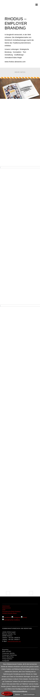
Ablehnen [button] (17, 694)
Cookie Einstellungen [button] (29, 694)
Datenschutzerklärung (20, 691)
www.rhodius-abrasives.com (15, 62)
